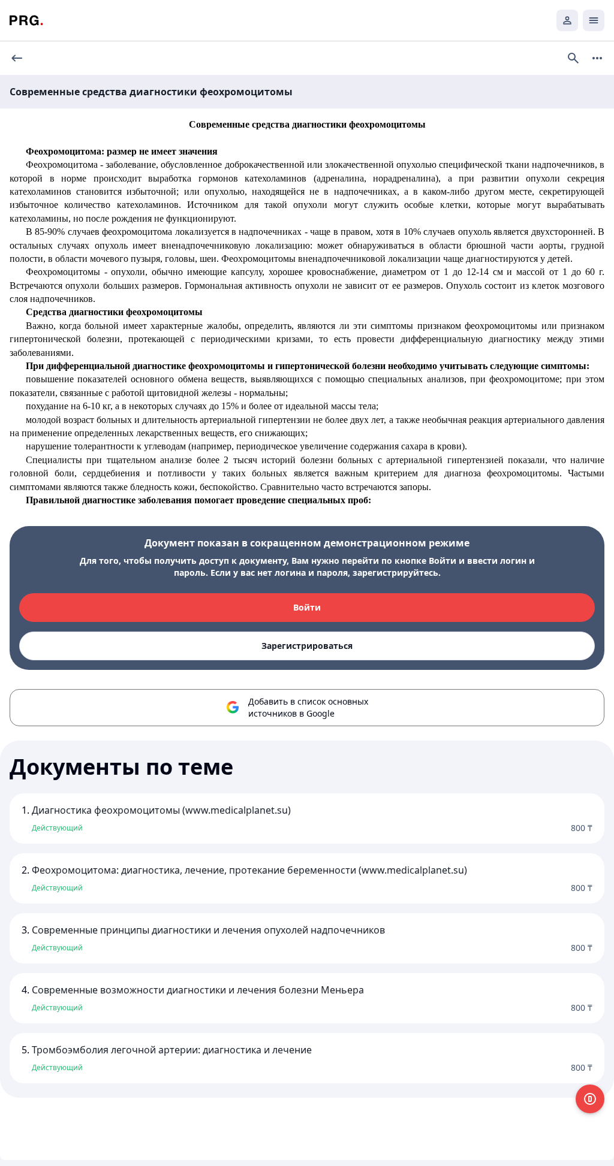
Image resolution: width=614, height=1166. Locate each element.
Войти (307, 607)
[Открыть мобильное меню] (593, 20)
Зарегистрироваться (307, 645)
